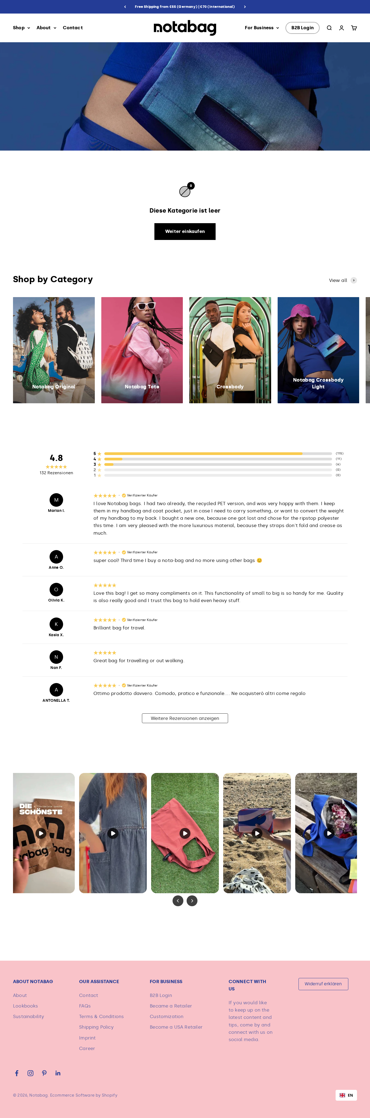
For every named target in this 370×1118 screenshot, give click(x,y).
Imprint (87, 1038)
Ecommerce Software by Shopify (83, 1095)
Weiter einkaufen (185, 231)
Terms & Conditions (101, 1016)
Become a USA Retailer (176, 1027)
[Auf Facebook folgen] (16, 1073)
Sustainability (28, 1016)
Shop (19, 27)
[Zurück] (125, 7)
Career (87, 1048)
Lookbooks (25, 1006)
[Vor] (245, 7)
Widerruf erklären (323, 983)
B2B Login (302, 27)
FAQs (85, 1006)
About (44, 27)
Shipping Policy (96, 1027)
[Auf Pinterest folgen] (44, 1073)
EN (350, 1095)
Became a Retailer (171, 1006)
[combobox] (346, 1095)
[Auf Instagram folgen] (30, 1073)
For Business (259, 27)
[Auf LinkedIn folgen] (58, 1073)
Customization (166, 1016)
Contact (73, 27)
